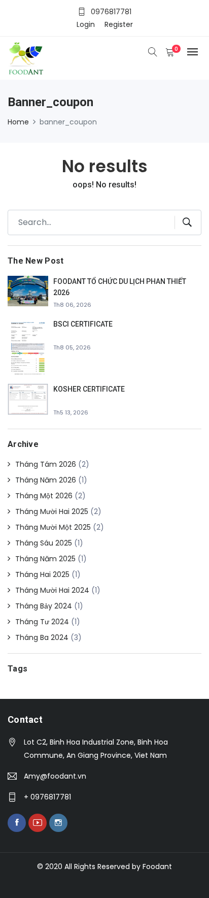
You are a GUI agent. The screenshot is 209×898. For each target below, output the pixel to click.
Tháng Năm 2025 (45, 559)
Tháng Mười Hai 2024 (52, 590)
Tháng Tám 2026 (45, 464)
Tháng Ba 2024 (41, 637)
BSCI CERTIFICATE (83, 324)
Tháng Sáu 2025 (43, 543)
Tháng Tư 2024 (42, 622)
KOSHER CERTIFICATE (89, 389)
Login (86, 24)
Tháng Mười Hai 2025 (51, 511)
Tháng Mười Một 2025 (53, 527)
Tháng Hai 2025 (42, 574)
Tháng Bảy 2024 (43, 606)
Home (18, 122)
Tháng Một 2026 (44, 496)
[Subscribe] (183, 222)
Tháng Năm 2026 (45, 480)
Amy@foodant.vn (55, 776)
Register (118, 24)
